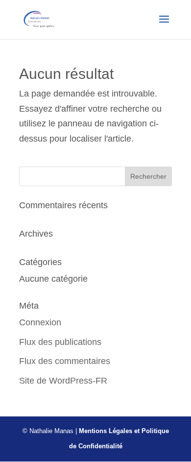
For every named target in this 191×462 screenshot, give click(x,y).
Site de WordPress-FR (63, 381)
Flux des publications (60, 342)
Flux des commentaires (64, 361)
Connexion (40, 322)
